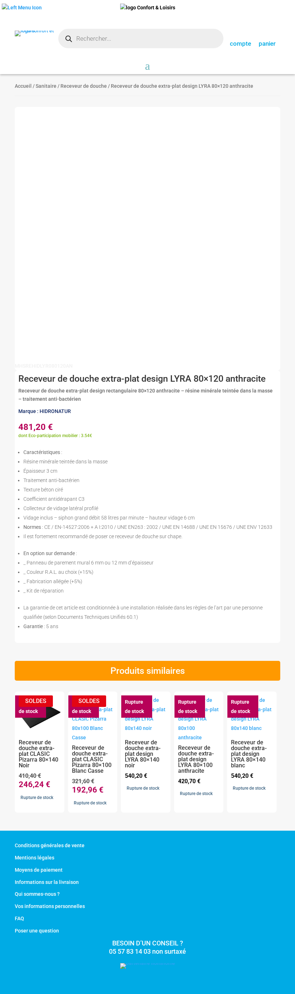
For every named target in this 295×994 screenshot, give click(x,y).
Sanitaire (46, 86)
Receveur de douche (83, 86)
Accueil (23, 86)
